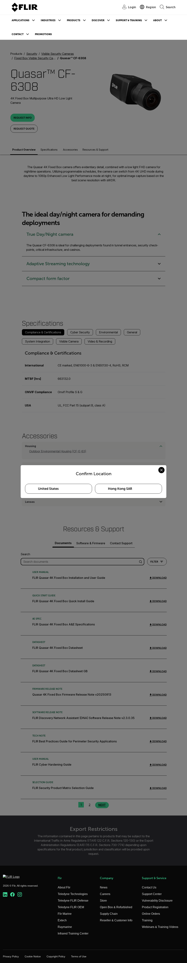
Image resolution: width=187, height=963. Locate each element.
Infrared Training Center (73, 933)
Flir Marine (65, 913)
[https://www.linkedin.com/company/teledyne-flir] (5, 894)
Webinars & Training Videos (160, 926)
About (157, 20)
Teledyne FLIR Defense (73, 900)
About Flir (64, 887)
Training (147, 920)
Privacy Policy (11, 956)
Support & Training (129, 20)
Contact (18, 34)
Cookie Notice (33, 956)
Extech (62, 920)
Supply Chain (109, 913)
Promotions (43, 34)
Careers (105, 894)
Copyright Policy (56, 956)
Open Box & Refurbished (116, 907)
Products (73, 20)
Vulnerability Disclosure (157, 900)
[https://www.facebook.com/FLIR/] (12, 894)
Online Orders (151, 913)
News (103, 887)
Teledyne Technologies (73, 894)
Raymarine (65, 926)
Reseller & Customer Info (116, 920)
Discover (98, 20)
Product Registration (155, 907)
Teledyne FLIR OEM (71, 907)
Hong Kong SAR (120, 489)
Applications (20, 20)
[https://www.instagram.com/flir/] (20, 894)
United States (48, 489)
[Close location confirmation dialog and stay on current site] (161, 470)
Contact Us (149, 887)
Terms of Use (78, 956)
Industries (48, 20)
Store (103, 900)
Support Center (152, 894)
